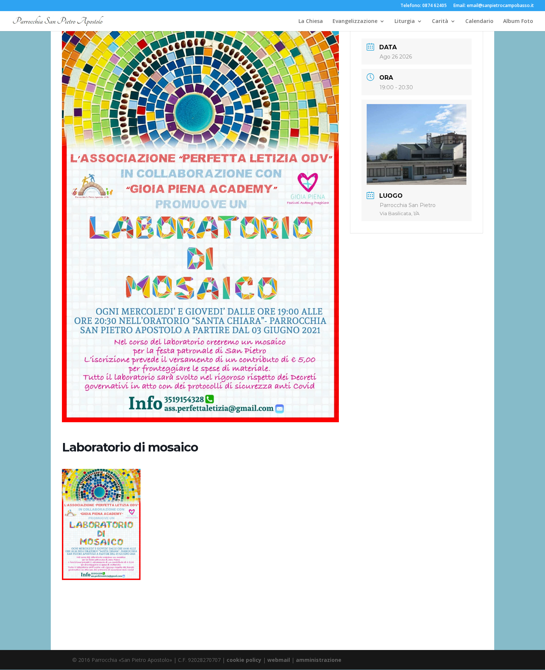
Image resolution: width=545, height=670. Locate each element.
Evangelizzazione (355, 21)
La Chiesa (310, 21)
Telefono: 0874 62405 (423, 6)
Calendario (479, 21)
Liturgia (404, 21)
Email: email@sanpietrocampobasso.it (493, 6)
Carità (440, 21)
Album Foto (518, 21)
